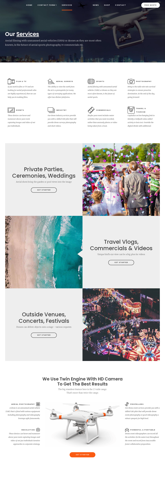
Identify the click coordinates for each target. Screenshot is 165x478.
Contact (120, 5)
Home (29, 5)
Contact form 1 (47, 5)
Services (67, 5)
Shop (107, 5)
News (96, 5)
